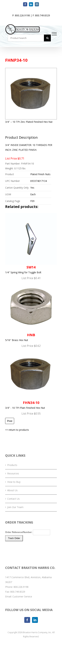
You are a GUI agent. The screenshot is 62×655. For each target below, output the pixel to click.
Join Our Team (15, 507)
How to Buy (13, 481)
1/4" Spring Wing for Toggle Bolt (23, 269)
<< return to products (17, 429)
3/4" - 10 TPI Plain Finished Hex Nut (25, 404)
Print (9, 421)
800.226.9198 (21, 586)
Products (12, 465)
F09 (32, 201)
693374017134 (38, 181)
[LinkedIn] (35, 620)
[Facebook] (27, 620)
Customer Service (22, 596)
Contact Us (13, 498)
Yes (32, 187)
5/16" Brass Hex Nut (20, 337)
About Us (12, 490)
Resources (13, 473)
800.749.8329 (17, 591)
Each (33, 194)
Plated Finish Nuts (40, 174)
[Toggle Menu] (54, 33)
